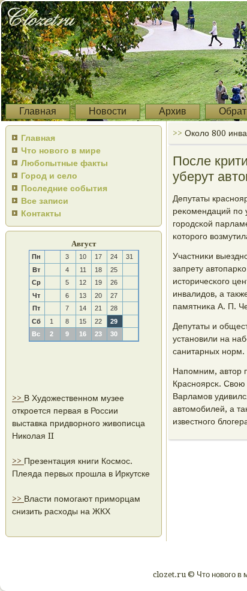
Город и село (49, 175)
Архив (172, 111)
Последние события (64, 188)
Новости (107, 111)
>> (18, 398)
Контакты (41, 213)
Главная (37, 111)
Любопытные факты (64, 163)
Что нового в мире (61, 150)
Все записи (44, 201)
